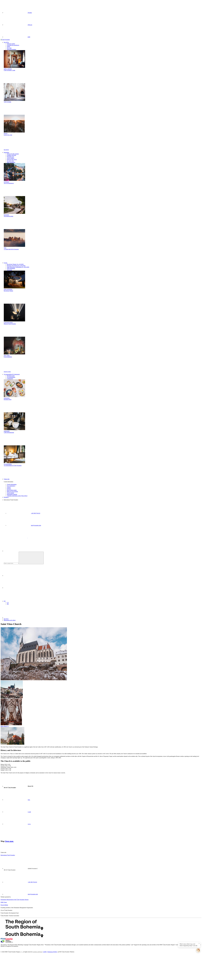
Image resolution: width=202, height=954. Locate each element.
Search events (7, 371)
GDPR (44, 952)
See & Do (6, 149)
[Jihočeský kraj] (24, 930)
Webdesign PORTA (52, 952)
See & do (6, 618)
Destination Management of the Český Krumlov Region (14, 899)
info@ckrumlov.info (36, 525)
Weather (29, 12)
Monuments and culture (10, 620)
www (29, 824)
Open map (9, 841)
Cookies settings (37, 952)
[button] (6, 42)
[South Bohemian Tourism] (24, 937)
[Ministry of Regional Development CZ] (7, 942)
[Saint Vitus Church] (34, 679)
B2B (28, 37)
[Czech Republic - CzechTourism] (6, 939)
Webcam (29, 24)
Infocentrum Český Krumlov (8, 855)
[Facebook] (16, 537)
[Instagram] (39, 537)
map (29, 799)
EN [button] (5, 601)
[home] (15, 617)
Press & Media (4, 905)
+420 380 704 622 (35, 513)
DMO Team (4, 902)
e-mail (29, 812)
